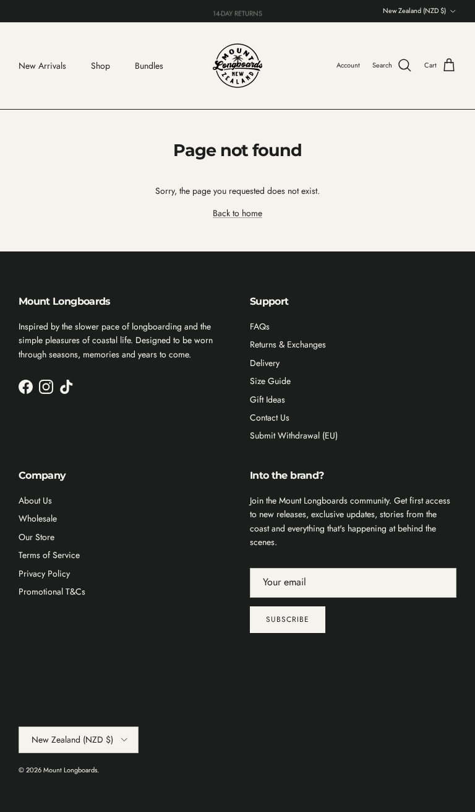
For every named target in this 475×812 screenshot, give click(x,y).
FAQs (260, 326)
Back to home (237, 213)
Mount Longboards (70, 770)
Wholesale (38, 518)
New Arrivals (42, 65)
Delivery (265, 363)
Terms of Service (49, 555)
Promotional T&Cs (52, 591)
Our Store (36, 537)
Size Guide (270, 381)
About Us (35, 500)
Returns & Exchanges (288, 344)
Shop (100, 65)
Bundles (149, 65)
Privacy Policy (44, 573)
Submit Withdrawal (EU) (294, 435)
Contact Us (269, 417)
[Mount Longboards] (237, 66)
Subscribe (287, 619)
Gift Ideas (267, 399)
